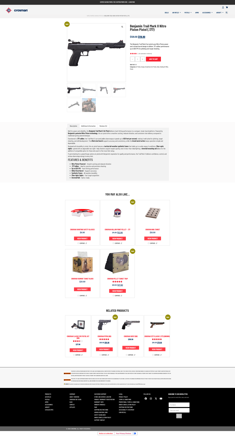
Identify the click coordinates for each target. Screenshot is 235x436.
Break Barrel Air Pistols (150, 67)
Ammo (197, 12)
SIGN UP (179, 416)
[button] (226, 12)
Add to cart (153, 59)
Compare (82, 243)
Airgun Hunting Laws (101, 412)
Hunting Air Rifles (164, 67)
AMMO (46, 402)
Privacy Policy (123, 397)
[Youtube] (161, 398)
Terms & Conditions (125, 399)
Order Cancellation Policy (102, 417)
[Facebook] (145, 398)
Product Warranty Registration (104, 399)
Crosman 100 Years (75, 399)
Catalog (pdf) (49, 410)
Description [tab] (73, 126)
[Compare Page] (86, 243)
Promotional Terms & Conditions (129, 402)
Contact (72, 405)
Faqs (95, 407)
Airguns (143, 67)
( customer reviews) (145, 53)
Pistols (187, 12)
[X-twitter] (156, 398)
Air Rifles (175, 12)
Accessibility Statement (126, 410)
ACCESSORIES (49, 405)
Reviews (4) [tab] (103, 126)
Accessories (206, 12)
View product (82, 238)
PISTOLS (47, 399)
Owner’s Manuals (99, 405)
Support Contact (99, 420)
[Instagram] (151, 398)
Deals (167, 12)
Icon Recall (122, 412)
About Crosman (74, 397)
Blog (71, 402)
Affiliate (72, 407)
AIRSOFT (47, 407)
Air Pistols (138, 67)
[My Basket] (227, 7)
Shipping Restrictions (101, 410)
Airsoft (218, 12)
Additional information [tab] (88, 126)
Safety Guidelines (100, 415)
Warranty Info (98, 402)
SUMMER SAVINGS (94, 16)
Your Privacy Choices (123, 433)
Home (88, 16)
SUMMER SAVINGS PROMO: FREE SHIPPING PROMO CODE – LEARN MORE (117, 2)
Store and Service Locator (102, 397)
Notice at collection (106, 433)
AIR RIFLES (48, 397)
